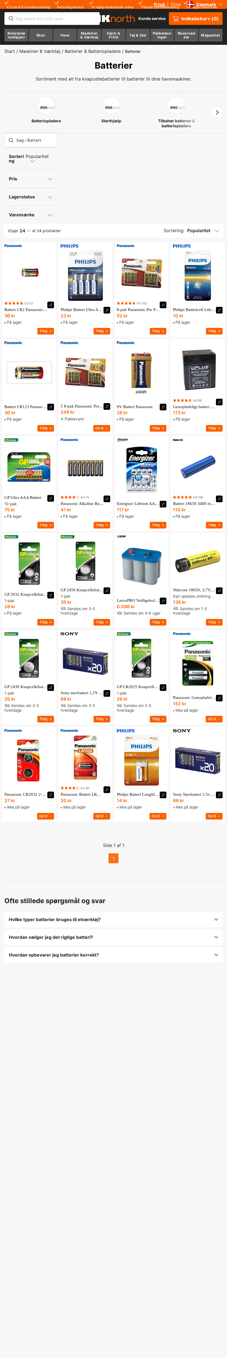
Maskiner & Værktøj (39, 51)
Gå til (100, 428)
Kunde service (152, 18)
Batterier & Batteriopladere (93, 51)
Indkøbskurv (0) (200, 18)
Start (9, 51)
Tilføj (43, 331)
